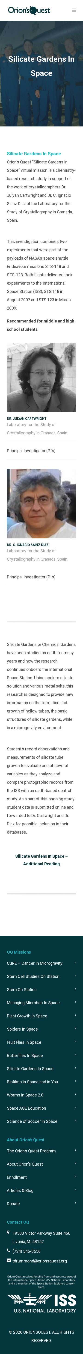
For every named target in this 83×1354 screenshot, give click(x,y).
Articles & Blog (20, 1190)
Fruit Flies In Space (24, 1042)
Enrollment (17, 1177)
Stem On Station (22, 989)
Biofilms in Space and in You (32, 1081)
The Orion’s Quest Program (31, 1150)
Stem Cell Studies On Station (33, 976)
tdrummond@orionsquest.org (39, 1261)
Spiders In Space (22, 1029)
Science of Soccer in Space (32, 1121)
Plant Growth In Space (27, 1015)
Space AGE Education (26, 1108)
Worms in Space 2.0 (25, 1095)
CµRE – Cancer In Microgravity (34, 963)
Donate (13, 1203)
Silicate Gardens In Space (30, 1068)
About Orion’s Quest (25, 1164)
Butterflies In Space (25, 1055)
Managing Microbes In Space (33, 1002)
